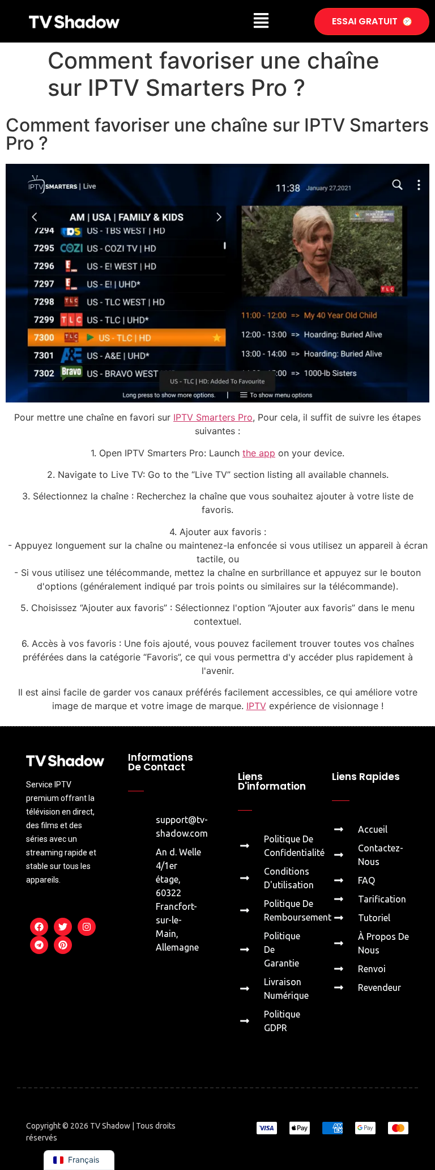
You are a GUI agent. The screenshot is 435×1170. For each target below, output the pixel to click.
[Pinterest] (63, 945)
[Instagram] (87, 927)
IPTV (256, 705)
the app (258, 453)
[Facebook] (39, 927)
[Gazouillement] (63, 927)
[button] (260, 21)
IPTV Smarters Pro (213, 417)
